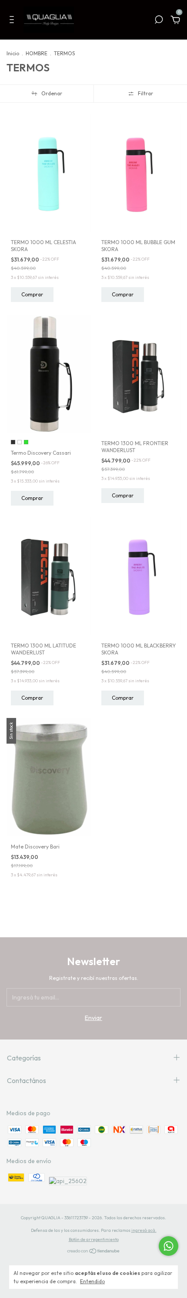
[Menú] (13, 21)
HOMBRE (36, 53)
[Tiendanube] (94, 1252)
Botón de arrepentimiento (94, 1239)
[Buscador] (158, 21)
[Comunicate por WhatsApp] (168, 1246)
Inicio (13, 53)
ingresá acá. (144, 1230)
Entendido (92, 1281)
